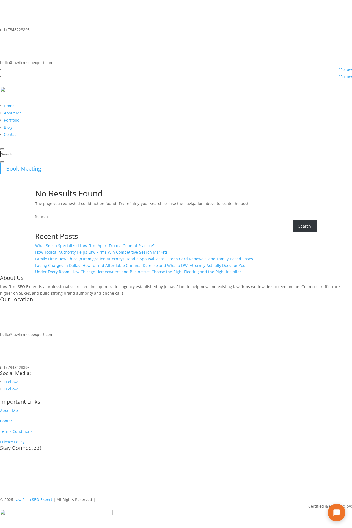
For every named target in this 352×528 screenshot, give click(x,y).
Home (9, 105)
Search (41, 216)
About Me (13, 113)
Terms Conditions (16, 431)
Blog (8, 127)
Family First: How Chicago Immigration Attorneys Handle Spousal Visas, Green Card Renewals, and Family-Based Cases (144, 258)
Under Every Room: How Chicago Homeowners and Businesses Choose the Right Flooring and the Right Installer (138, 271)
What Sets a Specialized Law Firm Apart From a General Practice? (95, 245)
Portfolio (11, 120)
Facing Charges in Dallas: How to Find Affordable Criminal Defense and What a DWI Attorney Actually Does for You (140, 265)
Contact (11, 134)
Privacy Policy (12, 441)
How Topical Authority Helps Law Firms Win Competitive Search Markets (101, 252)
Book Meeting (23, 168)
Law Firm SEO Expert (33, 499)
